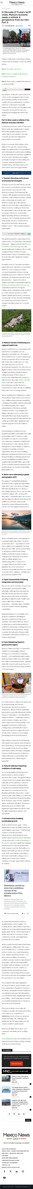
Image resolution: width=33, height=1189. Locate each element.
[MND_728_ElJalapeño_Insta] (16, 89)
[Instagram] (24, 1114)
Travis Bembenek (9, 25)
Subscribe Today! (16, 1063)
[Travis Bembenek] (3, 26)
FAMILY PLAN (6, 1151)
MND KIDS (5, 1153)
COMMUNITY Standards (10, 1162)
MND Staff (14, 1082)
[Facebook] (9, 1114)
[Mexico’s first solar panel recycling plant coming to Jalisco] (6, 1078)
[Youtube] (4, 1178)
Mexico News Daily (8, 1186)
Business (8, 8)
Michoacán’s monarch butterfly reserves (15, 285)
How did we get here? (11, 69)
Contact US (6, 1165)
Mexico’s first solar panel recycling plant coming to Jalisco (20, 1078)
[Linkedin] (19, 1114)
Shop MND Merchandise (10, 1158)
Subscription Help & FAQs (10, 1160)
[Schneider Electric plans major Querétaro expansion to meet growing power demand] (6, 1090)
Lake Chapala (26, 496)
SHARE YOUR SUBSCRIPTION (20, 1151)
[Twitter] (14, 1114)
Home (3, 8)
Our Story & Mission (9, 1149)
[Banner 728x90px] (16, 234)
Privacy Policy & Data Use (11, 1167)
